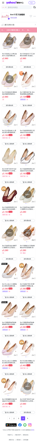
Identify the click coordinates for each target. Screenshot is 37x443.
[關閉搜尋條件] (6, 7)
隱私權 (19, 440)
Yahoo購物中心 (15, 2)
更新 (32, 430)
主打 (3, 30)
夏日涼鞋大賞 (9, 24)
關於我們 (18, 435)
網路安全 (11, 440)
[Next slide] (16, 40)
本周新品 (24, 30)
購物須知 (25, 435)
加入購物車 (28, 105)
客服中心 (10, 435)
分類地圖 (25, 440)
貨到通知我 (9, 67)
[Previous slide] (2, 40)
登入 (31, 3)
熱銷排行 (29, 30)
